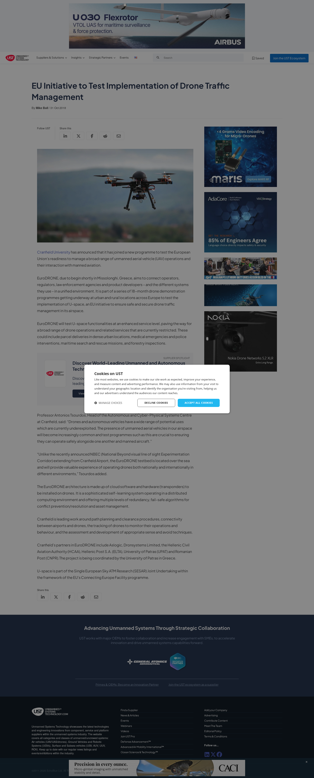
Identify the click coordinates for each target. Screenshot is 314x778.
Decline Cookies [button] (156, 402)
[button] (108, 403)
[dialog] (157, 389)
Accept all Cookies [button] (199, 402)
